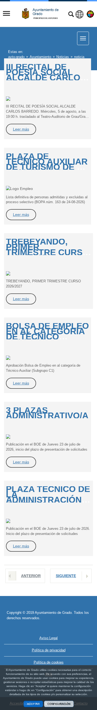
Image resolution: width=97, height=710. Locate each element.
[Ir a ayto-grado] (42, 13)
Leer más (21, 129)
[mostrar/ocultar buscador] (71, 14)
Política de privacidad (48, 650)
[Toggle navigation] (6, 13)
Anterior (31, 576)
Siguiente (66, 576)
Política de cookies (49, 662)
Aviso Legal (48, 638)
